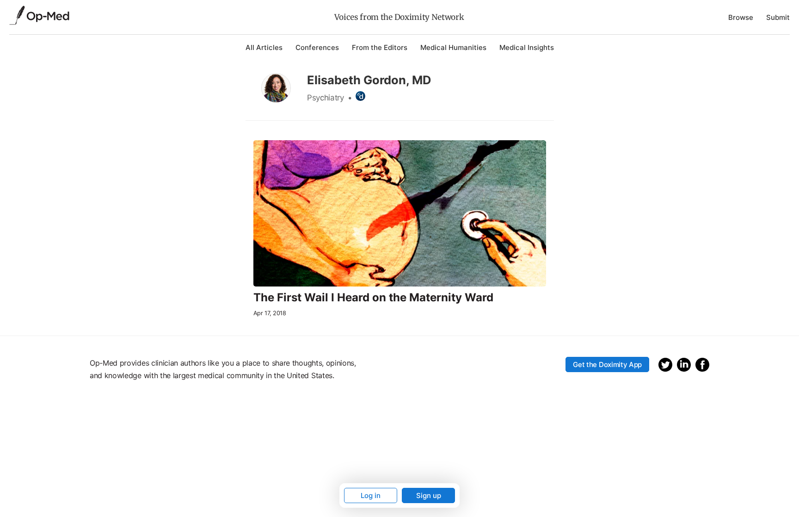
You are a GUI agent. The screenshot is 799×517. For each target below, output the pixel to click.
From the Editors (379, 47)
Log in (371, 495)
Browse (740, 17)
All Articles (264, 47)
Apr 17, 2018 (269, 313)
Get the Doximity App (607, 364)
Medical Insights (526, 47)
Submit (778, 17)
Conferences (317, 47)
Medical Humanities (453, 47)
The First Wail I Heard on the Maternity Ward (373, 297)
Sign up (428, 495)
